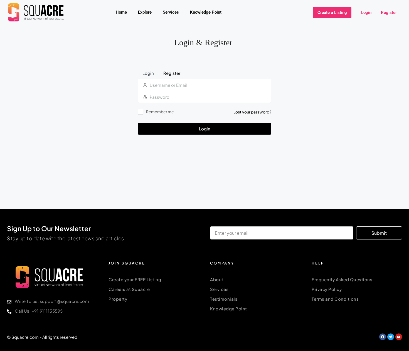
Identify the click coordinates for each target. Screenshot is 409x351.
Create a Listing (332, 12)
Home (121, 12)
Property (118, 298)
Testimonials (223, 298)
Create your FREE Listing (135, 279)
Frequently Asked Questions (342, 279)
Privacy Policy (327, 289)
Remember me (160, 111)
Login (366, 12)
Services (171, 12)
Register (389, 12)
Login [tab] (148, 73)
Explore (145, 12)
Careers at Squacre (129, 289)
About (216, 279)
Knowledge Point (205, 12)
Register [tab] (171, 73)
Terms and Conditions (335, 298)
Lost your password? (252, 111)
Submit (379, 233)
